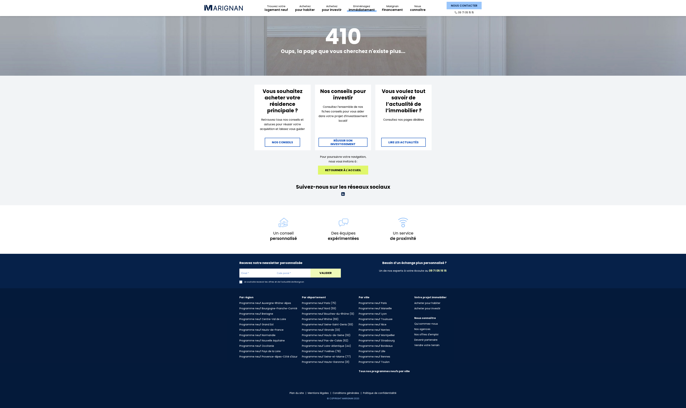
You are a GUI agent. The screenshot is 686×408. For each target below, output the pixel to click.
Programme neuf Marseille (375, 308)
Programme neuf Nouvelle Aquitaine (262, 340)
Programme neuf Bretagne (256, 314)
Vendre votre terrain (426, 345)
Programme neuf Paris (373, 303)
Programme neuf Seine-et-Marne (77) (326, 356)
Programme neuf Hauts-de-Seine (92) (326, 335)
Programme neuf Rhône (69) (320, 319)
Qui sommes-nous (426, 324)
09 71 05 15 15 (466, 12)
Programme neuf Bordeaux (376, 346)
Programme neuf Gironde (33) (321, 330)
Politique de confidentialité (379, 393)
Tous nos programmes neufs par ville (384, 371)
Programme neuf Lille (372, 351)
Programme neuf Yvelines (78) (321, 351)
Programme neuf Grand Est (256, 324)
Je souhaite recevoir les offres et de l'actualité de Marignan (274, 282)
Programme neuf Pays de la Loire (260, 351)
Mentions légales (318, 393)
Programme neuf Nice (372, 324)
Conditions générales (346, 393)
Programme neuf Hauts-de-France (261, 330)
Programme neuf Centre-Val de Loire (262, 319)
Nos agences (422, 329)
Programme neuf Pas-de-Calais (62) (325, 340)
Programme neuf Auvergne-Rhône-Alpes (265, 303)
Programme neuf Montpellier (377, 335)
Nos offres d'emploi (426, 334)
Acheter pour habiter (427, 303)
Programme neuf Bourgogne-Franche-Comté (268, 308)
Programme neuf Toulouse (375, 319)
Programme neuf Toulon (374, 362)
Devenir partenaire (426, 340)
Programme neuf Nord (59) (319, 308)
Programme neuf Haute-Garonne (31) (325, 362)
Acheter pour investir (427, 308)
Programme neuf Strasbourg (377, 340)
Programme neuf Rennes (374, 356)
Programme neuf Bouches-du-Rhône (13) (328, 314)
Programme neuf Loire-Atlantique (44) (326, 346)
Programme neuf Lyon (373, 314)
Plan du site (297, 393)
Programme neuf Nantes (374, 330)
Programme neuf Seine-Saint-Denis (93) (327, 324)
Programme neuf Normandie (257, 335)
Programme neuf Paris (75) (319, 303)
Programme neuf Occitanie (256, 346)
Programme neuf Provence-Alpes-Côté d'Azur (268, 356)
